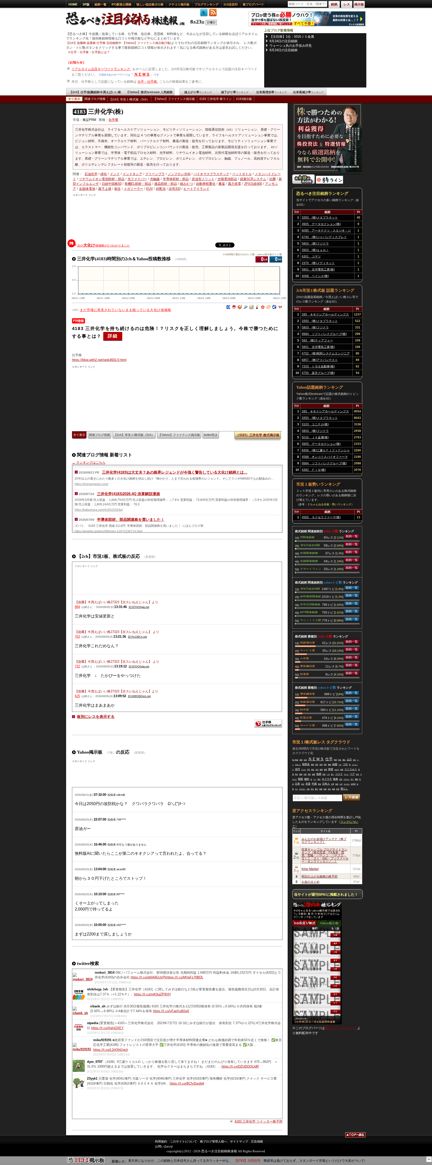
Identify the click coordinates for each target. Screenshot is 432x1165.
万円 (308, 769)
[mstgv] (251, 308)
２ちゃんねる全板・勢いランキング (329, 504)
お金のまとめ (311, 881)
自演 (305, 760)
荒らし (344, 788)
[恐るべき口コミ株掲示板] (86, 1163)
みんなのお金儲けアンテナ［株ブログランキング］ (324, 840)
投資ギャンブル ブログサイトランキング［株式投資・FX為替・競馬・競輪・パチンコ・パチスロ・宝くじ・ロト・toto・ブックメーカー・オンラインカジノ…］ (325, 855)
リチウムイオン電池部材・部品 (101, 179)
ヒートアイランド (197, 189)
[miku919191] (82, 1049)
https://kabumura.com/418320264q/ (99, 510)
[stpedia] (79, 1032)
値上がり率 (198, 92)
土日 (349, 759)
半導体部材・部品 (176, 179)
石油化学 (91, 174)
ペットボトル (242, 174)
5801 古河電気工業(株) (318, 269)
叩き (357, 774)
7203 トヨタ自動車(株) (318, 366)
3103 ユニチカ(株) (315, 424)
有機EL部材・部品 (137, 184)
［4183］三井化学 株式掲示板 (258, 435)
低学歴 (353, 784)
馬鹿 (333, 789)
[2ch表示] (262, 259)
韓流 (319, 784)
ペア (352, 774)
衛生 (117, 189)
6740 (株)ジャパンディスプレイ (324, 237)
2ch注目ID (231, 4)
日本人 (326, 783)
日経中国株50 (112, 184)
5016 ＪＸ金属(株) (315, 437)
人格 (308, 789)
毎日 (316, 789)
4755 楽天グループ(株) (318, 373)
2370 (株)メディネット (318, 263)
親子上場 (104, 189)
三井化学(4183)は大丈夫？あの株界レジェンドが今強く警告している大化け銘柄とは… (175, 472)
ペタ (340, 764)
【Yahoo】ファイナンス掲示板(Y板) (146, 43)
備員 (300, 774)
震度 (312, 764)
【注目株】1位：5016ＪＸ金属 (292, 36)
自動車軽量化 (206, 184)
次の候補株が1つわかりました (103, 245)
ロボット (298, 764)
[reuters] (268, 308)
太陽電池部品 (227, 179)
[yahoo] (280, 308)
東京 (339, 760)
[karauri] (228, 308)
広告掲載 (257, 1141)
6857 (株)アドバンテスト (320, 360)
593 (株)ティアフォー (317, 340)
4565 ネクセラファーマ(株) (321, 517)
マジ (314, 779)
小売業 (304, 658)
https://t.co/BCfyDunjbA (187, 1083)
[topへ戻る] (355, 1135)
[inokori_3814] (82, 979)
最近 (344, 760)
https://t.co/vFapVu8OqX (171, 1011)
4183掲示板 (244, 99)
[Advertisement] (178, 217)
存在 (329, 789)
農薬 (221, 184)
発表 (316, 764)
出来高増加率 (271, 92)
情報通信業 (307, 642)
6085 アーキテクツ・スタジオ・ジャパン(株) (326, 231)
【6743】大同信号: (233, 1161)
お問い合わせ (164, 1146)
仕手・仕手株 (148, 81)
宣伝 (312, 769)
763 (77, 636)
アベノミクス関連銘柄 (310, 620)
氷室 (308, 783)
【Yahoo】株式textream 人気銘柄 (149, 92)
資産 (320, 789)
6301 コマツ (311, 256)
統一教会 (295, 760)
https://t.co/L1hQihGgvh (110, 1050)
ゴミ (296, 789)
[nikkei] (274, 308)
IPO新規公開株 (122, 4)
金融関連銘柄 (309, 561)
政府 (324, 774)
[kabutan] (240, 308)
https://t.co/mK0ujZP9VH (152, 994)
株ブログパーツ (253, 4)
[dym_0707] (79, 1071)
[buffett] (257, 308)
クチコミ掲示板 (179, 4)
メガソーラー (133, 189)
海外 (319, 779)
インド (115, 174)
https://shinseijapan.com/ (91, 484)
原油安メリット (203, 179)
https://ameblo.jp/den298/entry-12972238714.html (108, 531)
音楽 (321, 764)
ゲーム (346, 774)
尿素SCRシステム (253, 179)
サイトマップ (239, 1141)
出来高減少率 (308, 92)
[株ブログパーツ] (317, 1023)
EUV (149, 189)
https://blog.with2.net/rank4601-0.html (99, 360)
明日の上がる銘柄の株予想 (320, 876)
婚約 (306, 779)
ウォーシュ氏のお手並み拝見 (291, 45)
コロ (345, 764)
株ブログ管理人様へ (213, 1141)
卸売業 (304, 709)
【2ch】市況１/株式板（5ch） (129, 99)
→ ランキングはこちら (89, 462)
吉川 (317, 769)
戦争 (325, 764)
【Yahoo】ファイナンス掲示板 (174, 99)
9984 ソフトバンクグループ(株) (324, 334)
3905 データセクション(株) (321, 224)
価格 (329, 764)
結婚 (334, 764)
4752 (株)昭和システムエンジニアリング (326, 354)
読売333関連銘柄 (310, 604)
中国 (314, 783)
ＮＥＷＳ (142, 74)
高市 (302, 784)
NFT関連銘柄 (309, 612)
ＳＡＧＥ (347, 784)
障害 (330, 769)
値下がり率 (234, 92)
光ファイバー (137, 179)
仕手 (329, 759)
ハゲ (328, 774)
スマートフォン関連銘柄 (310, 568)
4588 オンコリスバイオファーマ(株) (325, 457)
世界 (309, 774)
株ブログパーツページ (341, 1028)
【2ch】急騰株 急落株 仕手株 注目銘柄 (92, 43)
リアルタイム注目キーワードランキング (101, 69)
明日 (296, 774)
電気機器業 (307, 666)
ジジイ (339, 774)
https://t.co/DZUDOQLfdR (240, 1066)
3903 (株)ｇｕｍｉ (315, 250)
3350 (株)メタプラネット (320, 217)
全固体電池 (87, 189)
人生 (341, 784)
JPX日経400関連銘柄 (310, 545)
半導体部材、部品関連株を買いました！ (130, 519)
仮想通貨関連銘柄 (310, 596)
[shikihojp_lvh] (79, 998)
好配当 (161, 189)
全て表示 (74, 99)
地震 (318, 774)
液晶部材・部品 (165, 184)
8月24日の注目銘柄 (284, 41)
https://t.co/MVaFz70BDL (184, 977)
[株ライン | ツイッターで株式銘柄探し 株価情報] (329, 183)
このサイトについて (183, 1141)
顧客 (321, 769)
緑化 (103, 174)
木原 (305, 774)
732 (77, 666)
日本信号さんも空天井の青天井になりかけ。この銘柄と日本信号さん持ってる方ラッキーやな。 (147, 1161)
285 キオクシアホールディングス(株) (325, 315)
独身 (335, 779)
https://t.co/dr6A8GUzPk (148, 977)
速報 (313, 774)
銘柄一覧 (100, 4)
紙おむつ (186, 184)
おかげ (336, 769)
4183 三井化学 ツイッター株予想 (258, 1121)
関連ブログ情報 (95, 99)
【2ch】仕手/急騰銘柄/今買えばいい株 (95, 92)
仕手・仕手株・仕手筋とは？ (90, 52)
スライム (347, 779)
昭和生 (306, 764)
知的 (336, 784)
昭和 (335, 760)
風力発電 (234, 184)
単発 (337, 789)
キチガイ (302, 789)
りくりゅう (350, 769)
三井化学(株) (98, 111)
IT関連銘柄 (307, 537)
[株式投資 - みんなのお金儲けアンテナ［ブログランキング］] (303, 183)
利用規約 (161, 1141)
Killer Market (310, 869)
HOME (73, 4)
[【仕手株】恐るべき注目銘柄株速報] (127, 25)
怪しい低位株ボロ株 (150, 4)
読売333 (174, 189)
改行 (354, 760)
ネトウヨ (327, 779)
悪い (332, 774)
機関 (356, 779)
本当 (312, 789)
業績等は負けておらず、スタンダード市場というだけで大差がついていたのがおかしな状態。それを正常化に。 (330, 1161)
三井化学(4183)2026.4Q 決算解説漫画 (128, 494)
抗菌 (272, 179)
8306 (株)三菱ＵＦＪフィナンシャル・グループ (326, 451)
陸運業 (304, 674)
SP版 (86, 4)
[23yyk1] (79, 1088)
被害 (325, 769)
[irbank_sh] (80, 1013)
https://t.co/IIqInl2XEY (107, 1028)
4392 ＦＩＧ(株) (314, 470)
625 (77, 696)
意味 (301, 760)
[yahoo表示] (276, 259)
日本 (297, 783)
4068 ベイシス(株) (315, 276)
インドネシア (132, 174)
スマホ (303, 769)
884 (77, 607)
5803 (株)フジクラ (315, 243)
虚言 (340, 779)
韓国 (300, 779)
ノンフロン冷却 (179, 174)
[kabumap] (246, 308)
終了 (352, 779)
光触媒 (155, 179)
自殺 (325, 789)
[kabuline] (263, 308)
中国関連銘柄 (309, 553)
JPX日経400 (253, 184)
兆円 (297, 769)
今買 (332, 784)
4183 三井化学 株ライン (215, 99)
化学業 (113, 120)
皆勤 (341, 769)
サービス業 (307, 650)
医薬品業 (306, 717)
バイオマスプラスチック (211, 174)
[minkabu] (234, 308)
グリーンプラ (155, 174)
